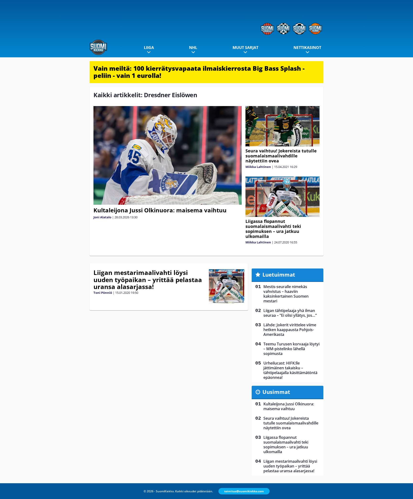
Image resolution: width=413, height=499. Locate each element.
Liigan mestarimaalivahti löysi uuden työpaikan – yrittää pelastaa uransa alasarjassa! (147, 279)
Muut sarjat (245, 47)
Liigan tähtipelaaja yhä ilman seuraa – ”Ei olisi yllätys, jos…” (290, 313)
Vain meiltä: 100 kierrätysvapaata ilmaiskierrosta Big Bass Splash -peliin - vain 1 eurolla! (198, 72)
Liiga (149, 47)
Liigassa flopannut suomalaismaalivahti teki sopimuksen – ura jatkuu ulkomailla (273, 228)
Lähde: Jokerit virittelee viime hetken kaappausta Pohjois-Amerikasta (289, 329)
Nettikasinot (307, 47)
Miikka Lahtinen (258, 167)
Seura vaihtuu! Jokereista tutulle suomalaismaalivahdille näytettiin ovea (281, 156)
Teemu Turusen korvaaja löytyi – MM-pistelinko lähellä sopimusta (291, 348)
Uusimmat (276, 391)
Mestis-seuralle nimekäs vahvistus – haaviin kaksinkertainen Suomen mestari (286, 294)
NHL (193, 47)
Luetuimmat (278, 274)
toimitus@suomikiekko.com (244, 491)
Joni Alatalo (102, 217)
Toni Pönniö (102, 292)
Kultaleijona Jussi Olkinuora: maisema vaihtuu (160, 210)
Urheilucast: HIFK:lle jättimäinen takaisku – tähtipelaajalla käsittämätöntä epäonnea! (290, 370)
